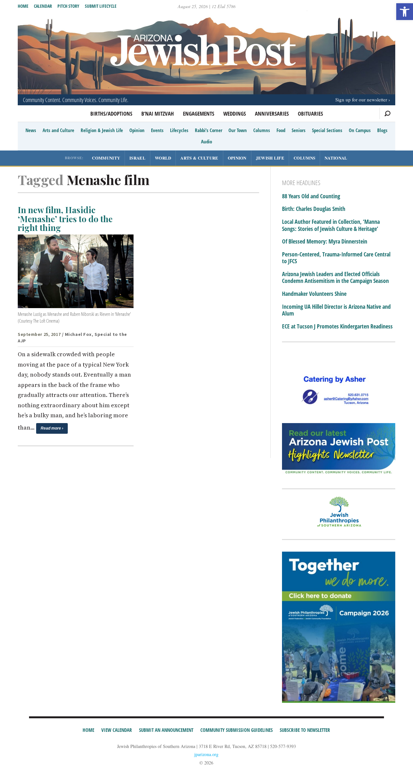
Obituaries (310, 113)
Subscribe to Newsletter (305, 730)
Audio (206, 141)
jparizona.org (206, 754)
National (336, 158)
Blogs (382, 130)
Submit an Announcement (166, 730)
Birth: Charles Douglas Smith (313, 209)
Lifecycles (179, 130)
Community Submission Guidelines (236, 730)
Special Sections (327, 130)
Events (157, 130)
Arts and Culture (58, 130)
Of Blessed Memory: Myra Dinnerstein (324, 241)
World (163, 158)
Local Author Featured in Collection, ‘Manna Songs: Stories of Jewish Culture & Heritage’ (331, 225)
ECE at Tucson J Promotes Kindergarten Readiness (337, 326)
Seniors (299, 130)
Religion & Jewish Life (102, 130)
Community (106, 158)
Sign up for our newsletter (361, 99)
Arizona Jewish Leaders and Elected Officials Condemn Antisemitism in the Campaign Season (335, 278)
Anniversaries (272, 113)
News (30, 130)
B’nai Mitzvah (157, 113)
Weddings (234, 113)
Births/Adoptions (111, 113)
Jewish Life (270, 158)
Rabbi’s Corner (208, 130)
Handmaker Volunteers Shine (314, 293)
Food (281, 130)
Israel (137, 158)
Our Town (237, 130)
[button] (404, 11)
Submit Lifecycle (100, 6)
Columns (261, 130)
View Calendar (116, 730)
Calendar (43, 6)
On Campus (360, 130)
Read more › (52, 428)
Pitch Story (68, 6)
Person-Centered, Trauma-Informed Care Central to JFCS (336, 258)
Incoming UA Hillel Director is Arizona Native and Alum (336, 310)
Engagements (198, 113)
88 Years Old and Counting (311, 196)
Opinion (137, 130)
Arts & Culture (199, 158)
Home (23, 6)
